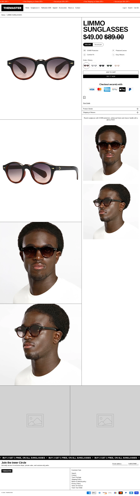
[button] (130, 8)
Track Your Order (77, 488)
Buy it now (111, 76)
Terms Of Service (77, 485)
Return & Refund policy (79, 481)
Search (74, 473)
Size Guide (86, 103)
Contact (74, 475)
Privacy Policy (76, 483)
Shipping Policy (76, 479)
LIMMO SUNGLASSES (14, 15)
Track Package (76, 477)
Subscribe (132, 464)
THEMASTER (9, 492)
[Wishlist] (84, 98)
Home (3, 15)
